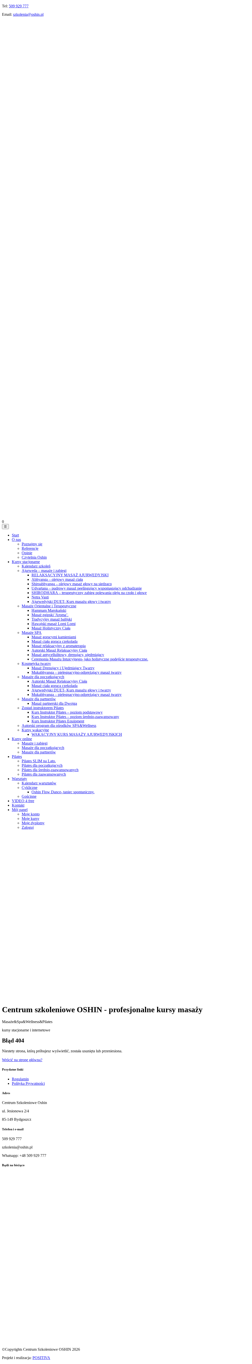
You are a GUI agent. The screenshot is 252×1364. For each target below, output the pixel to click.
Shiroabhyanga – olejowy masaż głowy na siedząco (72, 584)
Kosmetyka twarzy (36, 663)
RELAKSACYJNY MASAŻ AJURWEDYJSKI (70, 575)
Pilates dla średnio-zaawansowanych (50, 770)
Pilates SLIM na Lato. (39, 761)
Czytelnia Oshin (34, 557)
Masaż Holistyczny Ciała (51, 628)
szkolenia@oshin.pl (28, 14)
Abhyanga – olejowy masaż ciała (57, 579)
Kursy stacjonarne (26, 562)
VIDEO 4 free (23, 801)
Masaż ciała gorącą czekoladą (55, 641)
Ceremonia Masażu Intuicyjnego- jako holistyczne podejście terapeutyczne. (90, 659)
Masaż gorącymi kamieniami (54, 637)
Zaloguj (28, 827)
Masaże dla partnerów (39, 699)
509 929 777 (19, 6)
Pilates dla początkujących (42, 765)
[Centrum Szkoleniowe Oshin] (126, 185)
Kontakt (18, 805)
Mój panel (20, 810)
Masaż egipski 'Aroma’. (50, 615)
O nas (16, 539)
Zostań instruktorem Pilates (43, 708)
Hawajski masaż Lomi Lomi (54, 624)
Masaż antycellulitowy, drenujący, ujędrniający (68, 655)
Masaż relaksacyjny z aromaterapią (59, 646)
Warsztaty (19, 779)
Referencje (30, 548)
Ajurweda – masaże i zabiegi (44, 570)
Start (15, 535)
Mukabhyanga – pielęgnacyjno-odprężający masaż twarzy (77, 672)
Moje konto (31, 814)
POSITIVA (41, 1358)
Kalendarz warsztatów (39, 783)
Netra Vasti (40, 597)
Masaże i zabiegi (34, 743)
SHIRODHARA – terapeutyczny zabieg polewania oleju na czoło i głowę (89, 593)
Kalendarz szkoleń (36, 566)
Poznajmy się (32, 544)
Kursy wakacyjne (35, 730)
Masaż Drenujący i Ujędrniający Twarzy (63, 668)
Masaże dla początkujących (43, 677)
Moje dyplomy (33, 823)
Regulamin (20, 1079)
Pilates (17, 756)
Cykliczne (29, 787)
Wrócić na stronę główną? (22, 1060)
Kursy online (22, 739)
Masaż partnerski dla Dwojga (54, 703)
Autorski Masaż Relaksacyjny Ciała (59, 650)
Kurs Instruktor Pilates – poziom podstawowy (67, 712)
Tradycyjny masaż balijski (52, 619)
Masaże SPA (32, 632)
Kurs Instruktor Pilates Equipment (58, 721)
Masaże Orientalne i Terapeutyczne (49, 606)
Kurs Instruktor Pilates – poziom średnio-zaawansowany (75, 717)
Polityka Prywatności (28, 1083)
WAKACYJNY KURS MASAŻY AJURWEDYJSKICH (77, 734)
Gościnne (29, 796)
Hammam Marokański (49, 610)
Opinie (27, 553)
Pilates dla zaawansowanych (44, 774)
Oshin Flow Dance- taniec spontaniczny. (63, 792)
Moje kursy (30, 818)
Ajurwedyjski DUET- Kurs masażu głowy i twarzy (71, 601)
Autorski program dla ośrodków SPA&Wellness (59, 725)
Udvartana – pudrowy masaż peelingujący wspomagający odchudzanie (87, 588)
